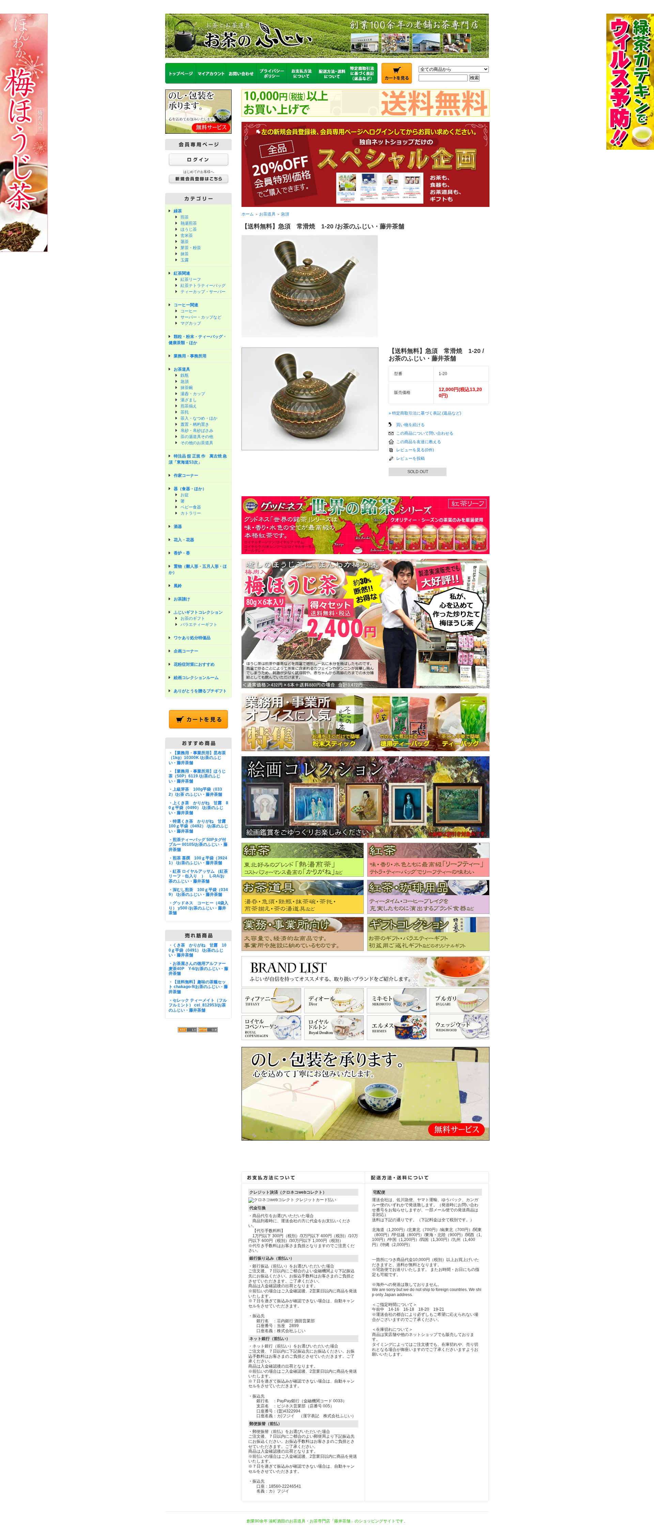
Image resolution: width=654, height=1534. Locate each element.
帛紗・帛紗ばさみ (197, 430)
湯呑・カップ (193, 393)
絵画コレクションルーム (196, 677)
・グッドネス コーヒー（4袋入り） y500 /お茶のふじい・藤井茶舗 (198, 908)
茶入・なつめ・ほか (199, 418)
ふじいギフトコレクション (198, 612)
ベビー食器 (191, 507)
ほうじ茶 (189, 229)
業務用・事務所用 (190, 356)
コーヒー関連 (186, 305)
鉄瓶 (185, 375)
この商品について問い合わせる (424, 433)
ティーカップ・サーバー (203, 291)
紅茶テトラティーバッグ (203, 285)
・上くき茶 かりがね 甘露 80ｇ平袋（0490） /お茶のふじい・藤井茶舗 (198, 808)
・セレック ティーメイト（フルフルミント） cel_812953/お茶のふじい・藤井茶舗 (198, 1005)
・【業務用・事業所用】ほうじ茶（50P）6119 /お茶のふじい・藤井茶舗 (197, 776)
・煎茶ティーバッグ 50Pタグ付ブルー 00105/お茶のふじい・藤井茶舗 (198, 844)
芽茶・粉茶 (191, 247)
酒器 (178, 526)
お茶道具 (182, 369)
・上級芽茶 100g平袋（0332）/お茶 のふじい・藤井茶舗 (195, 792)
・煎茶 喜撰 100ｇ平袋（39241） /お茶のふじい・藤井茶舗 (198, 861)
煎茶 (185, 217)
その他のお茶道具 (197, 442)
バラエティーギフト (199, 624)
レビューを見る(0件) (415, 450)
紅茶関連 (182, 273)
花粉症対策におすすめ (194, 664)
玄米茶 (187, 235)
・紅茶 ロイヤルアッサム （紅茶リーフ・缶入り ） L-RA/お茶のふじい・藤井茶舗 (198, 876)
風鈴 (178, 585)
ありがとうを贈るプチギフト (200, 691)
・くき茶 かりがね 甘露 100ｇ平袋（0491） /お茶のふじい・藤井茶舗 (198, 950)
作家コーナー (186, 475)
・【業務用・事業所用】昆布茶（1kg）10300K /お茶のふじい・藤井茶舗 (197, 757)
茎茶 (185, 241)
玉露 (185, 260)
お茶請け (182, 599)
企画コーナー (186, 651)
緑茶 (178, 211)
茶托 (185, 412)
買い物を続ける (410, 424)
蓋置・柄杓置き (195, 424)
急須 (185, 381)
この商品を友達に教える (418, 441)
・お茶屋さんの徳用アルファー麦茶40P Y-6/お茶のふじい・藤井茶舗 (198, 968)
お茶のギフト (193, 618)
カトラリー (191, 513)
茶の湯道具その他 (197, 436)
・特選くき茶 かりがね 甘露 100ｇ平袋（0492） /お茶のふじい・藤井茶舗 (199, 826)
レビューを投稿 (410, 458)
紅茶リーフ (191, 279)
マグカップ (191, 323)
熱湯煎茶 (189, 223)
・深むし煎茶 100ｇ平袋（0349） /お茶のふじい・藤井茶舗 (198, 892)
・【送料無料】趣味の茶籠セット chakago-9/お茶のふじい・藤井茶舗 (198, 987)
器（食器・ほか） (190, 488)
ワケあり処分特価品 (192, 637)
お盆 (185, 495)
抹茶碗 (187, 387)
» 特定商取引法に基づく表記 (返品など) (425, 413)
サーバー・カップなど (201, 317)
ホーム (248, 214)
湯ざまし (189, 400)
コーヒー (189, 311)
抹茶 (185, 254)
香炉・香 (182, 553)
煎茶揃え (189, 406)
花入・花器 (184, 539)
